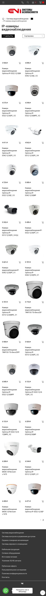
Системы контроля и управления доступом (18, 536)
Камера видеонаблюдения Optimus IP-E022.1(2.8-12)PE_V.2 (33, 391)
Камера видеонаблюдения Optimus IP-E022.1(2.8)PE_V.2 (9, 112)
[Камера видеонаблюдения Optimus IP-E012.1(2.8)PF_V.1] (34, 449)
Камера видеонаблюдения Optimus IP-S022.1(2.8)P (34, 509)
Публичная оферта (9, 566)
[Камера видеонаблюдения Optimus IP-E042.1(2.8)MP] (34, 170)
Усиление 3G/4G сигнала (11, 561)
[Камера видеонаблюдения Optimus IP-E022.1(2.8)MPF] (11, 369)
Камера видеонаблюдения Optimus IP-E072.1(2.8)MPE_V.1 (9, 311)
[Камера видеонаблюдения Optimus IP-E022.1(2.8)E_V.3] (11, 170)
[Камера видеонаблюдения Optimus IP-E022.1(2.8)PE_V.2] (11, 90)
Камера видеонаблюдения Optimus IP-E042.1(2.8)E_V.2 (32, 72)
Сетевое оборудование (11, 553)
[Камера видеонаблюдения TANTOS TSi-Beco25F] (34, 289)
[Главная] (3, 19)
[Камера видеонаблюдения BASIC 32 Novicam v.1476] (11, 489)
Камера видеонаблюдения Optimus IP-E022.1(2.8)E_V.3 (9, 191)
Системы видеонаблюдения (17, 19)
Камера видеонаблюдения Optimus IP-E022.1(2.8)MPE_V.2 (32, 112)
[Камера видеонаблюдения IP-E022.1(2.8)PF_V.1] (34, 210)
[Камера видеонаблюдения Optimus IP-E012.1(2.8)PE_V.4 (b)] (11, 210)
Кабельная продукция (10, 549)
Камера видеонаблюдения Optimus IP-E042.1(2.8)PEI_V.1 (32, 271)
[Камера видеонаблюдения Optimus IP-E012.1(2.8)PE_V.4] (34, 130)
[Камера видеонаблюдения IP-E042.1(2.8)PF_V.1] (11, 250)
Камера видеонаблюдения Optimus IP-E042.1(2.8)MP (32, 191)
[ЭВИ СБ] (23, 10)
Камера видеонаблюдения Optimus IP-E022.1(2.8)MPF (9, 391)
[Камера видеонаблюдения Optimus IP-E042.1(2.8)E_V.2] (34, 50)
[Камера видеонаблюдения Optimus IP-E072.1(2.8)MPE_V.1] (11, 289)
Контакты (5, 577)
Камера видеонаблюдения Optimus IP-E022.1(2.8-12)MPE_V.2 (10, 430)
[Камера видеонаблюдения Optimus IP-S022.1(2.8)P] (34, 489)
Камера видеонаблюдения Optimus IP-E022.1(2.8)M (11, 71)
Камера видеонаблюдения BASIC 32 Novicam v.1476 (9, 510)
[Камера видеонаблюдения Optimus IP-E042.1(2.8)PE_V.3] (11, 130)
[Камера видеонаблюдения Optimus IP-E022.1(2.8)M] (11, 50)
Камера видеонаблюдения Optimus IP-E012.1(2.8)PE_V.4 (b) (10, 231)
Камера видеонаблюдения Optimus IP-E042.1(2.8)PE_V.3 (9, 151)
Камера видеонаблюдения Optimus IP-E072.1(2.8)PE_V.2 (32, 351)
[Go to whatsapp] (6, 591)
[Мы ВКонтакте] (22, 583)
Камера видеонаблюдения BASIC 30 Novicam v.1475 (9, 470)
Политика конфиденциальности (14, 573)
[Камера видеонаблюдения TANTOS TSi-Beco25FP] (11, 329)
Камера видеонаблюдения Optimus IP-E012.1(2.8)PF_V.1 (32, 470)
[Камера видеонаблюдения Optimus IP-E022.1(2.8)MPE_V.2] (34, 90)
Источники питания (9, 557)
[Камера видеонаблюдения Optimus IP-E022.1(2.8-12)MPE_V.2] (11, 409)
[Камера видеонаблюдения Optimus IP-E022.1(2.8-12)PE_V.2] (34, 369)
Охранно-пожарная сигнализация (15, 540)
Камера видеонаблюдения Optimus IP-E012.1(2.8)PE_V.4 (32, 151)
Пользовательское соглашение (14, 570)
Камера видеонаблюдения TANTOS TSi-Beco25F (33, 310)
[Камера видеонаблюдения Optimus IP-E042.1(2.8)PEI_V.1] (34, 250)
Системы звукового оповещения (14, 544)
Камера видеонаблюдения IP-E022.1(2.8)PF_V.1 (33, 230)
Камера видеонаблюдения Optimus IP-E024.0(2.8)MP (32, 430)
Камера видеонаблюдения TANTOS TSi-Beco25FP (11, 349)
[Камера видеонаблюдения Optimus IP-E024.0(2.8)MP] (34, 409)
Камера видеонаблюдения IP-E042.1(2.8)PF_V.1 (10, 270)
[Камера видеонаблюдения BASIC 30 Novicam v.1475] (11, 449)
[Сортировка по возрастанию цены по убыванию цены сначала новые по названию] (33, 36)
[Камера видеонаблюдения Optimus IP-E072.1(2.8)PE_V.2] (34, 329)
